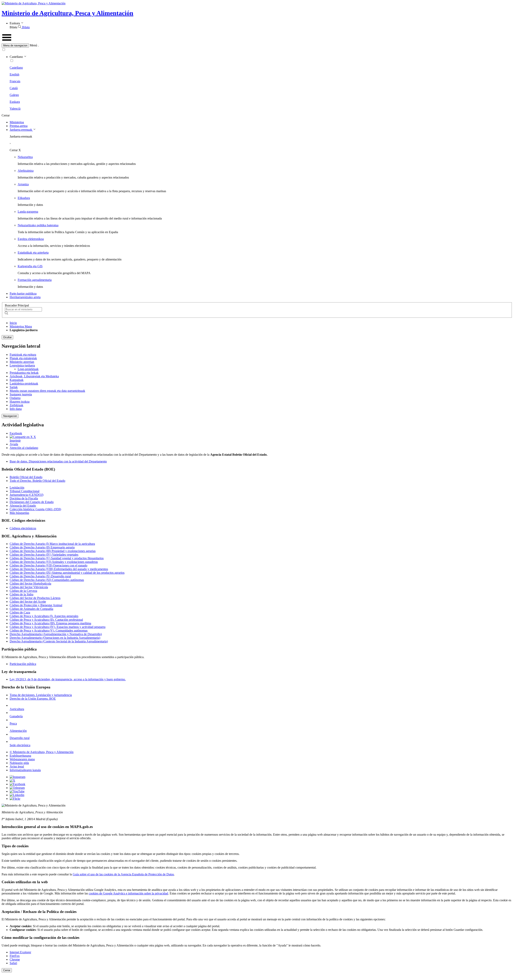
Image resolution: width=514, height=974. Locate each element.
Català (14, 88)
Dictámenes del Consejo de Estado (32, 502)
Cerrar (6, 970)
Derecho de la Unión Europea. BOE (33, 698)
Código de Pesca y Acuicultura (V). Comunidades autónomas (49, 630)
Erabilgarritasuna (20, 755)
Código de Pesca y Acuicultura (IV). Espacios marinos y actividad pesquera (57, 627)
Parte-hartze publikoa (23, 293)
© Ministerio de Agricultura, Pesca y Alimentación (41, 752)
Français (15, 81)
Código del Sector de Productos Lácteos (35, 598)
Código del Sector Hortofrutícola (30, 583)
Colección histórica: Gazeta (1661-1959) (35, 509)
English (14, 74)
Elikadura (24, 198)
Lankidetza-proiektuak (24, 383)
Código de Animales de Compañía (31, 609)
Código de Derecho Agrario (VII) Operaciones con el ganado (48, 565)
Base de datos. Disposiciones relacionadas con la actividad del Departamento (58, 461)
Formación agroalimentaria (35, 280)
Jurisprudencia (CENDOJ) (26, 494)
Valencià (15, 108)
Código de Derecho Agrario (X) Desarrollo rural (40, 576)
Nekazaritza (25, 157)
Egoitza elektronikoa (31, 239)
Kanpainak (16, 380)
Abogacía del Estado (23, 505)
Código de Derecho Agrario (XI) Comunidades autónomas (47, 580)
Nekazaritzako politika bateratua (38, 225)
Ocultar (7, 337)
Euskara (15, 101)
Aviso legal (17, 766)
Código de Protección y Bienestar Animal (36, 605)
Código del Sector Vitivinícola (29, 587)
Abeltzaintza (26, 170)
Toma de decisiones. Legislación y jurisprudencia (41, 695)
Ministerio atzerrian (22, 361)
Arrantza (23, 184)
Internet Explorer (20, 952)
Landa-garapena (28, 211)
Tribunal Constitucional (24, 491)
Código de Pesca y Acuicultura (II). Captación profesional (46, 619)
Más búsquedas (19, 513)
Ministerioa (17, 122)
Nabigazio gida (19, 763)
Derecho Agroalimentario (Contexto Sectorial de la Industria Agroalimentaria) (59, 641)
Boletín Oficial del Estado (26, 477)
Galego (14, 95)
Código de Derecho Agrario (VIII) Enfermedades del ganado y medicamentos (59, 569)
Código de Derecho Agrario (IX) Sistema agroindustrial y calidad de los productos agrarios (67, 572)
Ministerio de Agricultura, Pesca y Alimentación (67, 13)
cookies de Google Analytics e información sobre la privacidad (128, 893)
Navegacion (10, 416)
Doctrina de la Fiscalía (24, 498)
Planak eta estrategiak (23, 358)
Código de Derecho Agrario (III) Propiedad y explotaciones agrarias (53, 551)
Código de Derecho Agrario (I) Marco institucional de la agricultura (52, 543)
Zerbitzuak (16, 405)
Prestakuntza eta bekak (24, 372)
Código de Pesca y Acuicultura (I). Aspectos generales (44, 616)
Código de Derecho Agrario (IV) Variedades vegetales (44, 554)
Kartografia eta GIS (30, 266)
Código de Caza (20, 612)
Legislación (17, 487)
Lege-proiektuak (28, 369)
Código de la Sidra (21, 594)
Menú (33, 45)
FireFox (15, 956)
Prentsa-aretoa (19, 126)
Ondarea (15, 398)
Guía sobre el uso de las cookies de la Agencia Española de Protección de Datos (123, 874)
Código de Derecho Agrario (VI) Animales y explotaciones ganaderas (54, 562)
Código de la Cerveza (23, 590)
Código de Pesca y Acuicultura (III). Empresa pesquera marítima (50, 623)
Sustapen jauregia (21, 394)
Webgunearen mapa (22, 759)
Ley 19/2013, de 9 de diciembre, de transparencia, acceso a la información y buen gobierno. (68, 679)
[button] (257, 45)
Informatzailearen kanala (25, 770)
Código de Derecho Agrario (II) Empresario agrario (42, 547)
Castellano (16, 67)
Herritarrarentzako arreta (25, 297)
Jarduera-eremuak (21, 129)
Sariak (14, 387)
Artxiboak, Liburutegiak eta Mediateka (34, 376)
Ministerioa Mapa (21, 326)
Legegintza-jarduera (22, 365)
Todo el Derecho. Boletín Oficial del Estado (37, 480)
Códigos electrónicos (23, 528)
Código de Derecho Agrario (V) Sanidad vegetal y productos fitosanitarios (57, 558)
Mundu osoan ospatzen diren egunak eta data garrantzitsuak (47, 390)
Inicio (13, 323)
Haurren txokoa (20, 401)
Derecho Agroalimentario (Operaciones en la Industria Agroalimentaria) (55, 637)
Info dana (16, 408)
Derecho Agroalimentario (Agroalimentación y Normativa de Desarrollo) (56, 634)
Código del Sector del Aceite (28, 601)
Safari (13, 963)
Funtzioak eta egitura (23, 354)
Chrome (15, 959)
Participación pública (23, 664)
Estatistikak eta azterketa (33, 252)
